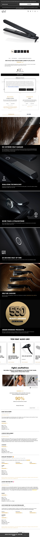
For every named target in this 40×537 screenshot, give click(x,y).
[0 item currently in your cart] (35, 11)
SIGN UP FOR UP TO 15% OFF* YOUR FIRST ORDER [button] (13, 535)
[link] (20, 8)
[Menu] (37, 11)
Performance (18, 462)
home (9, 58)
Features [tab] (29, 114)
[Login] (30, 11)
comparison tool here (31, 295)
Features (3, 462)
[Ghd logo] (4, 11)
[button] (18, 70)
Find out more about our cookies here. (13, 86)
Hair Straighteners (14, 58)
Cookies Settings (30, 89)
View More (20, 532)
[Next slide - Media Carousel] (39, 381)
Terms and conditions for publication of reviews (20, 394)
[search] (28, 11)
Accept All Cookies (22, 89)
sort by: (31, 407)
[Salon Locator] (33, 11)
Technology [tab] (11, 114)
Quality (31, 462)
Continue (29, 4)
